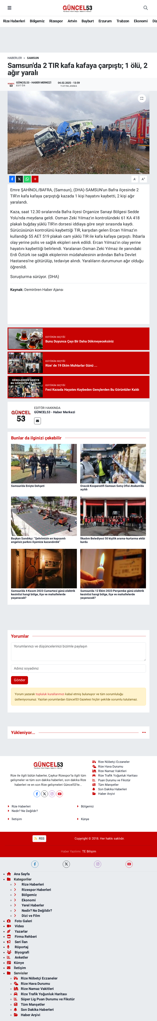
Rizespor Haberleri (36, 890)
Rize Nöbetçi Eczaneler (114, 762)
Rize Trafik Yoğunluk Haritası (118, 775)
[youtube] (129, 864)
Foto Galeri (23, 921)
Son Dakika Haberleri (112, 789)
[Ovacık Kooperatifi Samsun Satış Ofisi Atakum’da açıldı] (113, 463)
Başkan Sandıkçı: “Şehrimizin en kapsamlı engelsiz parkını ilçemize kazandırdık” (38, 540)
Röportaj (21, 947)
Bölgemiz (37, 21)
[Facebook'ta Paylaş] (12, 179)
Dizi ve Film (30, 916)
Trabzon (123, 21)
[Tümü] (144, 732)
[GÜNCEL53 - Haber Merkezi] (21, 415)
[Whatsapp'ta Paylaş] (27, 179)
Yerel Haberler (32, 905)
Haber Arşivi (106, 794)
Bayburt (88, 21)
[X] (44, 793)
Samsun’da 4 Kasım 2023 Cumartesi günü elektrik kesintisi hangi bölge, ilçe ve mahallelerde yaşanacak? (43, 594)
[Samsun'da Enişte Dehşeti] (44, 463)
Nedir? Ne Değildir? (25, 811)
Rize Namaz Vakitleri (112, 771)
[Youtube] (59, 793)
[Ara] (146, 8)
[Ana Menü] (9, 8)
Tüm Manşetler (108, 785)
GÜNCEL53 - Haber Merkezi (54, 412)
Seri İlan (21, 942)
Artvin (72, 21)
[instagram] (97, 864)
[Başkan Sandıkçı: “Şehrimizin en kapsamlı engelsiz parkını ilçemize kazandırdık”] (44, 516)
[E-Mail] (37, 421)
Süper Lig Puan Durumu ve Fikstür (48, 999)
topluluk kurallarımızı (50, 694)
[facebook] (34, 864)
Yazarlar (21, 931)
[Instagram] (52, 793)
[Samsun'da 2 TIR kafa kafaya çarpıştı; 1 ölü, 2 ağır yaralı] (79, 132)
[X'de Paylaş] (19, 179)
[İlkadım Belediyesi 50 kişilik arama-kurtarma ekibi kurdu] (113, 516)
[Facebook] (37, 793)
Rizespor (56, 21)
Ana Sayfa (22, 874)
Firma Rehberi (25, 936)
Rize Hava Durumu (110, 766)
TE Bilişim (89, 851)
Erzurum (105, 21)
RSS (41, 838)
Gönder (19, 680)
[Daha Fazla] (35, 179)
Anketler (21, 957)
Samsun (33, 58)
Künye (85, 819)
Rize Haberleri (14, 21)
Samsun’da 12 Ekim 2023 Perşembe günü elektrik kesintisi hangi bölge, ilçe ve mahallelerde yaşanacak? (112, 594)
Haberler (15, 58)
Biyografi (21, 952)
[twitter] (66, 864)
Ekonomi (141, 21)
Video (19, 926)
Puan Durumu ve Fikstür (114, 780)
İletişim (17, 819)
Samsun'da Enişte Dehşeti (28, 485)
